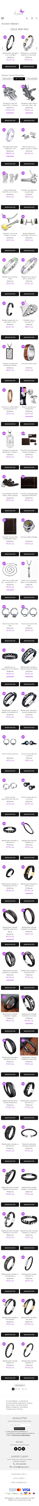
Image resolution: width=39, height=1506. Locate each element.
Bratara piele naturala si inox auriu (29, 1318)
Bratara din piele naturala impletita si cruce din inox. (10, 1232)
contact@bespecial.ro (20, 1467)
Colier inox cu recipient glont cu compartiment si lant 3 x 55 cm (29, 581)
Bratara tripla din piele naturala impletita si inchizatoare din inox (10, 1101)
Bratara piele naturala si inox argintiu (10, 1318)
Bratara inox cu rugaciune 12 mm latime (10, 668)
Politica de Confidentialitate (21, 1435)
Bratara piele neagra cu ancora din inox (29, 971)
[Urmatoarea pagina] (25, 1389)
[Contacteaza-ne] (27, 18)
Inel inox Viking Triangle (29, 537)
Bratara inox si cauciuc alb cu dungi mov (29, 278)
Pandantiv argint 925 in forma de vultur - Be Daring (29, 104)
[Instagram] (23, 1449)
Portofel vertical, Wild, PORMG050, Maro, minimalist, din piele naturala (10, 538)
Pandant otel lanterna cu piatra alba (29, 191)
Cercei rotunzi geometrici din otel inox (10, 798)
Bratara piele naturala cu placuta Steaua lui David (29, 668)
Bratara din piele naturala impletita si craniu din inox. (10, 1188)
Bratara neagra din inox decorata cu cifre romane (10, 321)
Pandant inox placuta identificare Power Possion (10, 364)
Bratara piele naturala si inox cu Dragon (10, 54)
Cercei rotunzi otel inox (10, 754)
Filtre (20, 79)
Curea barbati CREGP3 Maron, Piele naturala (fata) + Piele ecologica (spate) (10, 494)
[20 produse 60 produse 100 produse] (7, 78)
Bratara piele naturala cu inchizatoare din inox (10, 885)
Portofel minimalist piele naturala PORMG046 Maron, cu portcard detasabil (29, 494)
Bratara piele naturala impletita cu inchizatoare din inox (29, 841)
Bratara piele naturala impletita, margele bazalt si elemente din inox (10, 1015)
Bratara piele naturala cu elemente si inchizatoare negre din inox (10, 1145)
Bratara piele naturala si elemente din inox (10, 1058)
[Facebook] (16, 1449)
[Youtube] (19, 1449)
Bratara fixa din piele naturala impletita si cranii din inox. (29, 1145)
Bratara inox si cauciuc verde (10, 278)
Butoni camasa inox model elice (29, 408)
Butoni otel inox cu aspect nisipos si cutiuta (29, 148)
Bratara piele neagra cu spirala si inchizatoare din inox (10, 711)
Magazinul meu (19, 1474)
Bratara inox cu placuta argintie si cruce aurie (28, 54)
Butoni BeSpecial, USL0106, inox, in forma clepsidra (10, 191)
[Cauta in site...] (36, 18)
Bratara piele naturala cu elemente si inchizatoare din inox (10, 841)
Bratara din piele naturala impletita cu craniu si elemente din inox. (29, 1232)
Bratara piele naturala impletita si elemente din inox (29, 1058)
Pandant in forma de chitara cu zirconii (10, 234)
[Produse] (2, 18)
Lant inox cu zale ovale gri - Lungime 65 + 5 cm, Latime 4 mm (10, 581)
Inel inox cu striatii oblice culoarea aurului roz (10, 408)
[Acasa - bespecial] (20, 11)
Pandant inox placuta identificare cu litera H (10, 451)
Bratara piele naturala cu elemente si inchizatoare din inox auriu (29, 885)
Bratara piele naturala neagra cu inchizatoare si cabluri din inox (29, 1188)
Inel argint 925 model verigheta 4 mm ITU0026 (10, 148)
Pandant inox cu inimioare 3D (29, 321)
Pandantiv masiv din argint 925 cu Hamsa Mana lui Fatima (10, 104)
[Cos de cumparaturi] (32, 18)
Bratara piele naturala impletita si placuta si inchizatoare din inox (10, 928)
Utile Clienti (19, 1478)
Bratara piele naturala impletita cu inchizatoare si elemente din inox (10, 1362)
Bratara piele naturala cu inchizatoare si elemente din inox (10, 1275)
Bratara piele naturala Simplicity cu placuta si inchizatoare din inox (10, 971)
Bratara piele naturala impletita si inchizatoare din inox (29, 928)
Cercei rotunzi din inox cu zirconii (29, 755)
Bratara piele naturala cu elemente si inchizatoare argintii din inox (29, 1101)
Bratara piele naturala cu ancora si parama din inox (29, 711)
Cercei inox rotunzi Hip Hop (10, 624)
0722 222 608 (20, 1464)
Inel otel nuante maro (29, 364)
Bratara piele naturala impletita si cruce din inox (29, 1015)
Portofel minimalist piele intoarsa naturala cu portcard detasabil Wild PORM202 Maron (29, 451)
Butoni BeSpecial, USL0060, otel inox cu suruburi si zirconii (29, 234)
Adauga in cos (28, 66)
